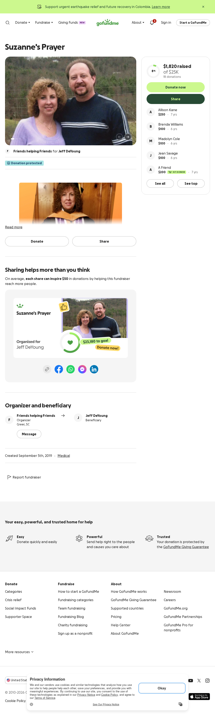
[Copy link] (47, 369)
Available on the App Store (199, 696)
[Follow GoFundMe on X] (199, 680)
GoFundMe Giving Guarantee (186, 547)
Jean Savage (168, 153)
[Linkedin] (94, 369)
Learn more (161, 7)
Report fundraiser (27, 477)
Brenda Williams (170, 124)
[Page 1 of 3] (12, 138)
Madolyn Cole (169, 139)
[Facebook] (59, 369)
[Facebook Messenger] (82, 369)
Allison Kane (167, 110)
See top (191, 183)
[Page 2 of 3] (16, 138)
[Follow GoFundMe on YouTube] (190, 680)
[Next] (128, 137)
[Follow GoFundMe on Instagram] (207, 680)
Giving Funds (71, 22)
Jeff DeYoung (97, 415)
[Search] (7, 22)
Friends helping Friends (36, 415)
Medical (64, 456)
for (46, 151)
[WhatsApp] (70, 369)
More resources (17, 652)
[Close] (203, 6)
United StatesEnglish (27, 680)
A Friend (164, 167)
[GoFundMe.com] (108, 22)
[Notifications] (152, 22)
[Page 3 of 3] (19, 138)
